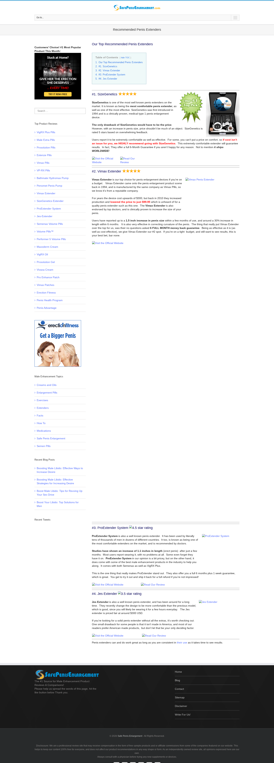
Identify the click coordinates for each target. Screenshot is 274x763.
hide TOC (125, 57)
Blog (177, 680)
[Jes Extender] (154, 635)
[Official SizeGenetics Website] (106, 158)
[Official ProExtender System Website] (107, 584)
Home (178, 671)
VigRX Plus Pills (46, 132)
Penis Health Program (50, 300)
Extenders (43, 407)
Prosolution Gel (46, 262)
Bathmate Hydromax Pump (53, 178)
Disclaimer (181, 706)
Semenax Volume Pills (50, 223)
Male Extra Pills (46, 139)
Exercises (42, 400)
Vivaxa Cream (45, 269)
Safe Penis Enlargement (51, 438)
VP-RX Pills (43, 170)
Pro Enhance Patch (48, 277)
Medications (44, 430)
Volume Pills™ (45, 231)
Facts (40, 415)
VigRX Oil (42, 254)
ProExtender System (49, 208)
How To (41, 423)
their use (182, 642)
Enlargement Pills (47, 392)
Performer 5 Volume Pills (51, 239)
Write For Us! (182, 714)
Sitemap (180, 697)
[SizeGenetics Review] (131, 158)
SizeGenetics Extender (50, 200)
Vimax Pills (43, 162)
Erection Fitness (46, 292)
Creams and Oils (46, 384)
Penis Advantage (46, 307)
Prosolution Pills (46, 147)
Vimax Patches (45, 284)
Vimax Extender (46, 193)
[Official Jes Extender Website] (107, 635)
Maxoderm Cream (47, 246)
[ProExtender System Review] (153, 584)
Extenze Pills (44, 155)
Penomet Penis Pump (49, 185)
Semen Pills (44, 446)
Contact (179, 688)
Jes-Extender (44, 216)
